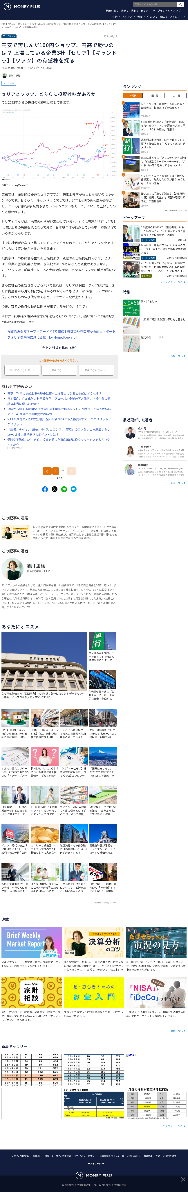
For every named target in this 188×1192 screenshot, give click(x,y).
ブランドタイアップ (171, 10)
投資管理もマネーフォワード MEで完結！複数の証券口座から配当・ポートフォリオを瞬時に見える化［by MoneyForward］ (61, 334)
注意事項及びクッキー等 (112, 1156)
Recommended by (101, 902)
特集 (133, 10)
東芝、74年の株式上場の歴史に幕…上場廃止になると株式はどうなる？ (54, 393)
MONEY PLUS (8, 23)
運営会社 (37, 1156)
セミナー (148, 10)
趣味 (162, 17)
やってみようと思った (22, 370)
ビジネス (127, 17)
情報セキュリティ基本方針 (58, 1156)
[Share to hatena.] (74, 489)
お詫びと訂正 (169, 1156)
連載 (123, 10)
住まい (151, 17)
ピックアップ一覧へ (171, 281)
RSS (158, 1156)
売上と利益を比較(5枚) (59, 347)
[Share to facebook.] (45, 489)
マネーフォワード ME (94, 1163)
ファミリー (176, 17)
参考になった (59, 370)
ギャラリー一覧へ (173, 1125)
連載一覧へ (177, 1031)
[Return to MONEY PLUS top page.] (22, 6)
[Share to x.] (54, 489)
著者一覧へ (177, 482)
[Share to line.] (64, 489)
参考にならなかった (96, 370)
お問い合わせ (133, 1156)
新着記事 (111, 10)
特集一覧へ (177, 355)
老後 (139, 17)
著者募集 (148, 1156)
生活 (115, 17)
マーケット (8, 83)
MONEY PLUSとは (20, 1156)
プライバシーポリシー (85, 1156)
